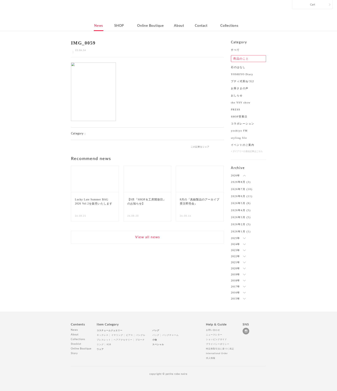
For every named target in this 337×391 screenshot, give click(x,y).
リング (100, 344)
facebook (215, 146)
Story (74, 353)
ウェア (100, 349)
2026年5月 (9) (241, 203)
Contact (201, 25)
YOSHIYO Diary (242, 74)
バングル (140, 335)
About (179, 25)
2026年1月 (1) (241, 231)
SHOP (119, 25)
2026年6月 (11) (241, 196)
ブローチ (140, 340)
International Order (217, 353)
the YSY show (240, 102)
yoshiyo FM (239, 130)
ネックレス (102, 335)
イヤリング (117, 335)
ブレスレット (104, 340)
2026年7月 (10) (241, 189)
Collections (229, 25)
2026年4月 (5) (241, 210)
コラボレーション (242, 123)
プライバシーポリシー (217, 344)
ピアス (129, 335)
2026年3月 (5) (241, 217)
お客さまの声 (239, 88)
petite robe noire (168, 12)
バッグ (155, 330)
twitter (222, 146)
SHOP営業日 (239, 116)
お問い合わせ (213, 330)
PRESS (235, 109)
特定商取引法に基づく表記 (220, 349)
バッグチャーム (170, 335)
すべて (235, 49)
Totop (269, 326)
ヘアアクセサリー (123, 340)
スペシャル (158, 344)
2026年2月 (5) (241, 224)
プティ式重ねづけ (242, 81)
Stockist (76, 344)
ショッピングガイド (216, 339)
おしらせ (237, 95)
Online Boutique (150, 25)
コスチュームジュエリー (109, 330)
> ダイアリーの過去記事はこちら (247, 151)
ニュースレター (214, 335)
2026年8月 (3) (241, 181)
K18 (109, 344)
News (98, 25)
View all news (147, 237)
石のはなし (238, 67)
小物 (154, 340)
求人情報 (210, 358)
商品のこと (241, 58)
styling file (239, 137)
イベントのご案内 (242, 144)
